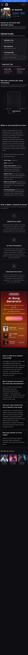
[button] (14, 329)
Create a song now (14, 318)
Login (23, 4)
